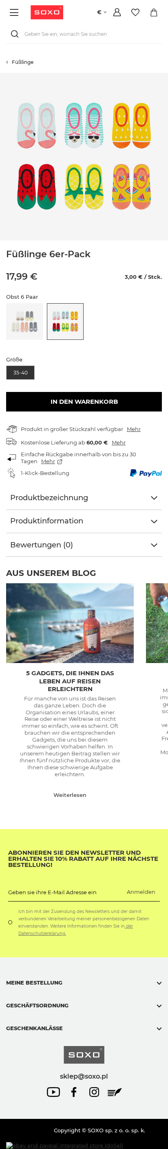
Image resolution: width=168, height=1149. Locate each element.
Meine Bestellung (34, 982)
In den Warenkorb (84, 401)
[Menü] (15, 12)
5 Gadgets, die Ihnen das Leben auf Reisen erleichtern (70, 681)
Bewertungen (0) (41, 545)
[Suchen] (16, 34)
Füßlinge (22, 62)
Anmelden (141, 892)
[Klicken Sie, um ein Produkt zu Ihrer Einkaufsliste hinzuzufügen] (164, 77)
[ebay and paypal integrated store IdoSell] (64, 1145)
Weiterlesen (69, 795)
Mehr (134, 429)
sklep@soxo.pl (84, 1076)
